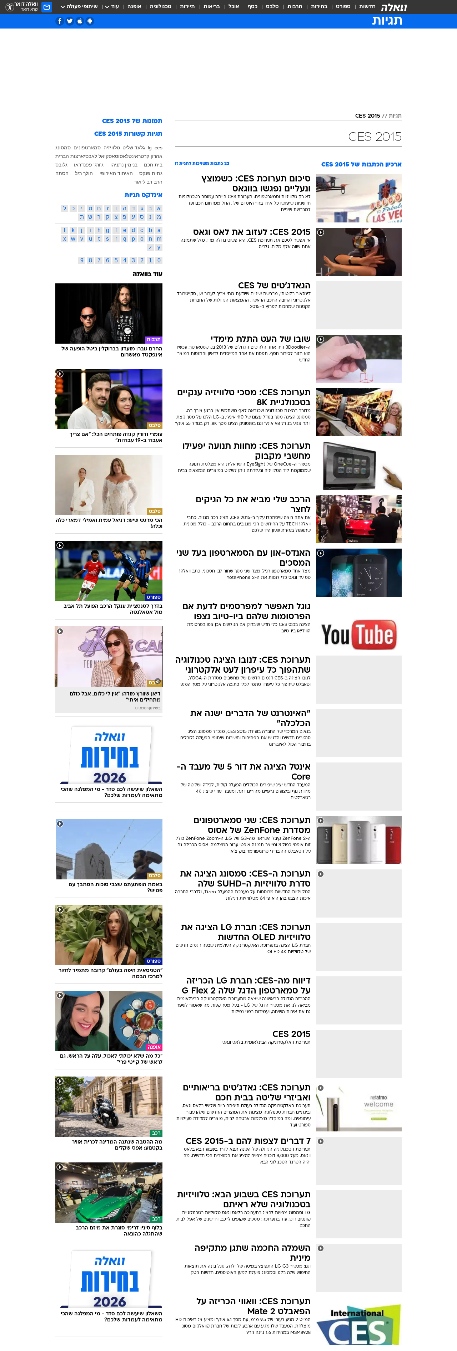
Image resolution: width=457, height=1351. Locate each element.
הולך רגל (84, 173)
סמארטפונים (87, 147)
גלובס (61, 165)
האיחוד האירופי (116, 173)
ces (158, 147)
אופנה (134, 7)
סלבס (272, 7)
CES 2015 (367, 116)
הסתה (62, 173)
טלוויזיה (112, 147)
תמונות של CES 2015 (132, 121)
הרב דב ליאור (148, 182)
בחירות (319, 7)
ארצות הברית (69, 156)
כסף (252, 7)
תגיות (395, 116)
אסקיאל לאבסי (99, 156)
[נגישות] (9, 7)
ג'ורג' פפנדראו (89, 165)
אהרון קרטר (150, 156)
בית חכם (153, 165)
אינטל (132, 156)
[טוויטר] (69, 21)
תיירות (187, 7)
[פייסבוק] (59, 21)
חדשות (367, 7)
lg (150, 147)
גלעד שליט (133, 147)
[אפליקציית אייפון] (79, 21)
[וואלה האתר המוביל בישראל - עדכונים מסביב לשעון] (394, 7)
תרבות (294, 7)
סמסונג (63, 147)
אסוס (120, 156)
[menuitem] (363, 7)
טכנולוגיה (160, 7)
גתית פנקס (150, 173)
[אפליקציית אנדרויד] (89, 21)
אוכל (233, 7)
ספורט (343, 7)
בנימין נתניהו (123, 165)
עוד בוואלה (147, 275)
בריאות (212, 7)
